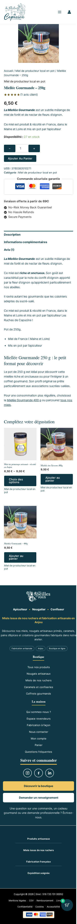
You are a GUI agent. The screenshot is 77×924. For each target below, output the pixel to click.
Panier (38, 745)
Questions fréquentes (38, 751)
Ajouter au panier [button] (52, 479)
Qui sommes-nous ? (38, 711)
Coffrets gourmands (38, 693)
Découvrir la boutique (38, 786)
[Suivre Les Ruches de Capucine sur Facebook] (38, 773)
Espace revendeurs (39, 718)
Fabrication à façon (38, 725)
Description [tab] (12, 234)
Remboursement (45, 900)
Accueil (8, 70)
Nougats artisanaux (39, 673)
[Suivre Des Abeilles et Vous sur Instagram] (27, 773)
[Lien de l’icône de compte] (69, 12)
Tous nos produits (38, 667)
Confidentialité (24, 906)
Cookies (39, 906)
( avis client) (29, 94)
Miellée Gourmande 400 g (24, 400)
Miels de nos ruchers (38, 680)
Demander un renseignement (38, 797)
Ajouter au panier (20, 158)
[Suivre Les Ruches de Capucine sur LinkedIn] (49, 773)
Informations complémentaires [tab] (25, 242)
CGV (31, 900)
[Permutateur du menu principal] (60, 12)
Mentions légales (17, 900)
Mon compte (38, 738)
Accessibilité (53, 906)
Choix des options (16, 481)
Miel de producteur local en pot (34, 70)
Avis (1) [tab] (9, 250)
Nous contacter (38, 731)
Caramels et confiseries (38, 687)
